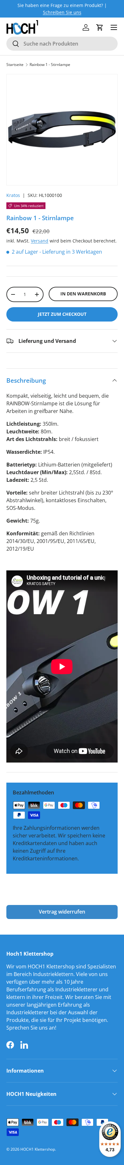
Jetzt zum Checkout (62, 314)
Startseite (15, 65)
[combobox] (62, 44)
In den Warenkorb (83, 294)
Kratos (13, 195)
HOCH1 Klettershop (37, 1149)
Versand (39, 241)
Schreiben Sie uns (62, 12)
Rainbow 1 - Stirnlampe (50, 65)
